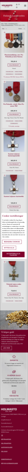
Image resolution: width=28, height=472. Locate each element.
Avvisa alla (9, 248)
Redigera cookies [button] (12, 242)
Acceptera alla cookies (13, 254)
